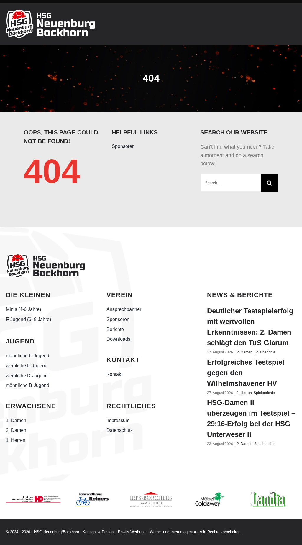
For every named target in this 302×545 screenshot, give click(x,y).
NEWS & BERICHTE (240, 295)
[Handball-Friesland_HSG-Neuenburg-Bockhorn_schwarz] (45, 256)
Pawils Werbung (131, 532)
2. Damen (244, 352)
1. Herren (244, 393)
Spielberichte (264, 352)
